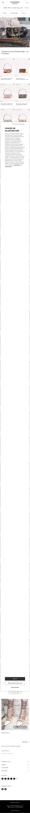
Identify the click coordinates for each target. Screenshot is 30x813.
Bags (5, 13)
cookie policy (17, 165)
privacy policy (8, 166)
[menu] (27, 3)
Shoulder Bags (14, 13)
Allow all (15, 678)
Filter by (26, 7)
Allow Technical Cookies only (15, 683)
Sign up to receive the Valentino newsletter (11, 746)
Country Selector (5, 750)
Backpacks (25, 13)
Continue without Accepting (18, 124)
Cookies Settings (15, 687)
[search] (3, 2)
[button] (1, 67)
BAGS (9, 7)
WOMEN (4, 7)
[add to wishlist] (13, 59)
